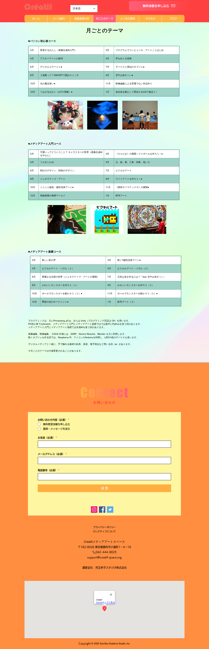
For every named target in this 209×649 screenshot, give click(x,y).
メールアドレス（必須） (51, 454)
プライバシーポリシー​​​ (104, 527)
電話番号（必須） (47, 470)
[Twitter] (110, 509)
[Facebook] (102, 509)
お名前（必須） (46, 437)
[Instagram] (94, 509)
